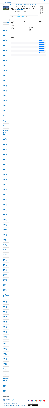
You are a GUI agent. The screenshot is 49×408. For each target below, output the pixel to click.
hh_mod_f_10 (4, 35)
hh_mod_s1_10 (5, 56)
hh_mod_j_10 (4, 44)
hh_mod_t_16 (4, 289)
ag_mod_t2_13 (5, 209)
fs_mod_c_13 (4, 219)
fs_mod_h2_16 (5, 358)
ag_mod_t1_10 (5, 90)
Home (4, 4)
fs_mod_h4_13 (5, 235)
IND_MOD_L (4, 391)
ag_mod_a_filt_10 (5, 65)
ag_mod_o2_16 (5, 327)
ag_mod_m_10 (5, 80)
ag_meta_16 (4, 297)
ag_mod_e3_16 (5, 307)
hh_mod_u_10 (5, 60)
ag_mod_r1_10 (5, 86)
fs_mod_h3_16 (5, 359)
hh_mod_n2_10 (5, 50)
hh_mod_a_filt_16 (5, 259)
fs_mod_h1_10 (5, 106)
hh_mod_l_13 (4, 153)
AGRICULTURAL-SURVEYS (19, 4)
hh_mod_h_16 (5, 269)
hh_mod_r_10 (4, 55)
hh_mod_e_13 (5, 140)
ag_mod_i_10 (4, 75)
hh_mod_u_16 (5, 290)
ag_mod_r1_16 (5, 331)
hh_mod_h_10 (5, 40)
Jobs (4, 405)
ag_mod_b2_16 (5, 301)
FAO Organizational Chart (7, 403)
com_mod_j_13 (5, 255)
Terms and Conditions (12, 405)
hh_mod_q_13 (5, 160)
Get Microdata (20, 9)
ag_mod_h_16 (5, 312)
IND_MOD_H (4, 386)
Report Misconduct (22, 405)
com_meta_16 (5, 364)
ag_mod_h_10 (5, 74)
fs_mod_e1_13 (5, 225)
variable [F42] (34, 4)
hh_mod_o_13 (5, 158)
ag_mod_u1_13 (5, 210)
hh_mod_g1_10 (5, 36)
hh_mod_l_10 (4, 46)
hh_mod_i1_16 (5, 270)
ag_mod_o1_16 (5, 326)
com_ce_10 (4, 120)
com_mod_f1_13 (5, 249)
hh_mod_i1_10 (5, 41)
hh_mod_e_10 (5, 34)
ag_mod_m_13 (5, 194)
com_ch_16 (4, 374)
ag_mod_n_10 (5, 81)
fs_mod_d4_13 (5, 224)
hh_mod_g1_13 (5, 143)
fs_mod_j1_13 (4, 239)
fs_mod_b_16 (4, 344)
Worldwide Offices (14, 403)
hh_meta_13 (4, 134)
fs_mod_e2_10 (5, 101)
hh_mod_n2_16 (5, 280)
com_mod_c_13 (5, 245)
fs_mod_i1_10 (4, 110)
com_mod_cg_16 (5, 381)
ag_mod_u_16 (5, 337)
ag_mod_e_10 (5, 70)
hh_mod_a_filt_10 (5, 29)
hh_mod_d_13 (5, 139)
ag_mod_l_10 (4, 79)
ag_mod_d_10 (5, 69)
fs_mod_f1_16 (4, 353)
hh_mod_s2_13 (5, 164)
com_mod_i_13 (5, 254)
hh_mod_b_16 (5, 380)
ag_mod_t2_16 (5, 336)
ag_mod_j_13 (4, 190)
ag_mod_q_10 (5, 85)
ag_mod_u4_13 (5, 214)
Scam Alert (17, 405)
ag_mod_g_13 (5, 185)
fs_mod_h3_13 (5, 234)
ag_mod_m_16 (5, 321)
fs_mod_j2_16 (5, 363)
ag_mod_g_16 (5, 311)
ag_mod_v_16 (4, 338)
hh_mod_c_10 (5, 31)
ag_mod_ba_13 (5, 173)
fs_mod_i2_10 (5, 111)
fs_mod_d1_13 (5, 220)
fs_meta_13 (4, 215)
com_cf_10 (4, 121)
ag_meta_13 (4, 170)
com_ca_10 (4, 115)
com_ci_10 (4, 126)
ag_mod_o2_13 (5, 200)
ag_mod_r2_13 (5, 205)
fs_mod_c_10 (4, 95)
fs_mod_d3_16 (5, 349)
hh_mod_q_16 (5, 284)
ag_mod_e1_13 (5, 178)
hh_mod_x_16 (5, 294)
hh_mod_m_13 (5, 154)
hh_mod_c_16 (5, 260)
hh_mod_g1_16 (5, 265)
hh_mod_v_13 (4, 168)
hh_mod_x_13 (5, 169)
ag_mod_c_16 (5, 302)
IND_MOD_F (4, 385)
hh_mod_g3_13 (5, 145)
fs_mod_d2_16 (5, 348)
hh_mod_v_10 (4, 61)
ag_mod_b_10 (5, 66)
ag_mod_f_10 (4, 71)
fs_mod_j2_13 (5, 240)
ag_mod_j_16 (4, 317)
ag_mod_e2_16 (5, 306)
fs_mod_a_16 (4, 343)
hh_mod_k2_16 (5, 275)
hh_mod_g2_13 (5, 144)
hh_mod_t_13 (4, 165)
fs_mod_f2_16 (5, 354)
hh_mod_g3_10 (5, 39)
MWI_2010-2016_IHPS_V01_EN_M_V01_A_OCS (27, 4)
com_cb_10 (4, 116)
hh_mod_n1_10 (5, 49)
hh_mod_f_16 (4, 264)
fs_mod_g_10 (4, 105)
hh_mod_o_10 (5, 51)
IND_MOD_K (4, 390)
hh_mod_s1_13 (5, 163)
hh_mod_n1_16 (5, 279)
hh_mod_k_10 (5, 45)
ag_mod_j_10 (4, 76)
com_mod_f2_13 (5, 250)
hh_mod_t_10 (4, 59)
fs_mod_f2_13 (5, 229)
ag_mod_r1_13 (5, 204)
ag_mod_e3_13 (5, 180)
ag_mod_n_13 (5, 195)
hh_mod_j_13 (4, 150)
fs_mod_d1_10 (5, 96)
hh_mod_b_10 (5, 30)
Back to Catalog (7, 396)
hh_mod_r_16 (4, 285)
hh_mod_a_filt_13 (5, 135)
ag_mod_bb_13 (5, 174)
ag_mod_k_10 (15, 23)
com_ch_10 (4, 125)
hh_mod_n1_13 (5, 155)
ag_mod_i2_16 (5, 316)
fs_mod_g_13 (4, 230)
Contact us (7, 405)
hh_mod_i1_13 (5, 148)
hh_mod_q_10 (5, 54)
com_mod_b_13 (5, 244)
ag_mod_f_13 (4, 184)
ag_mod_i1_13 (5, 189)
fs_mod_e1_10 (5, 100)
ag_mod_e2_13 (5, 179)
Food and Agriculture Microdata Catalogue (10, 4)
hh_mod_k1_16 (5, 274)
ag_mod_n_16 (5, 322)
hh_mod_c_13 (5, 138)
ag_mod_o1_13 (5, 199)
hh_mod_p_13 (5, 159)
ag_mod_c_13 (5, 175)
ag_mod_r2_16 (5, 332)
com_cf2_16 (4, 373)
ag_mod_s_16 (5, 333)
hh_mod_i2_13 (5, 149)
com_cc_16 (4, 368)
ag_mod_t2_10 (5, 91)
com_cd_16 (4, 369)
